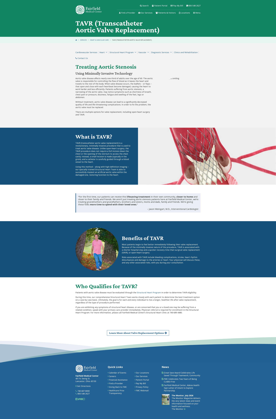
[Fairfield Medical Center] (88, 9)
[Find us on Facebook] (76, 399)
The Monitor (178, 409)
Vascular (142, 52)
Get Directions (84, 386)
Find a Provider (128, 13)
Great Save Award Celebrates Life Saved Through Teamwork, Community (182, 374)
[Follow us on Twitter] (79, 399)
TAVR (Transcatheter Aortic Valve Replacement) (132, 40)
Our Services (146, 13)
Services (83, 40)
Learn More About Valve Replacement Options (137, 333)
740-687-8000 (83, 391)
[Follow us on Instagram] (84, 399)
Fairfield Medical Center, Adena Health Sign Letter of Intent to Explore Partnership (181, 388)
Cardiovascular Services (86, 52)
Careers (112, 376)
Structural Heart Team (105, 169)
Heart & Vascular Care (99, 40)
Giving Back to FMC (118, 387)
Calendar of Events (117, 372)
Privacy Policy (142, 387)
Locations (185, 13)
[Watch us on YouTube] (81, 399)
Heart (102, 52)
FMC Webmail (142, 390)
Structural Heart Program (122, 52)
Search (145, 5)
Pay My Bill (178, 5)
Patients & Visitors (167, 13)
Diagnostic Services (160, 52)
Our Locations (142, 372)
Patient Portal (160, 5)
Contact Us (82, 58)
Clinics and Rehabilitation (186, 52)
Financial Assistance (118, 380)
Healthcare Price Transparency (116, 391)
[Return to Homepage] (76, 40)
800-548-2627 (194, 5)
